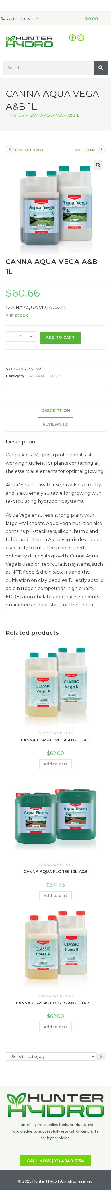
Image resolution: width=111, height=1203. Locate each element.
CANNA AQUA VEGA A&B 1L (54, 115)
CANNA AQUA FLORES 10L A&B (55, 871)
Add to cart (60, 337)
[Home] (7, 115)
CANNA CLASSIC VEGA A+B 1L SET (55, 740)
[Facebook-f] (72, 37)
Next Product (85, 149)
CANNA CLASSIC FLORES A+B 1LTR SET (56, 1002)
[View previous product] (10, 149)
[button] (97, 37)
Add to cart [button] (55, 764)
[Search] (101, 68)
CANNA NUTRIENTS (44, 376)
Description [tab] (55, 410)
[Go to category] (101, 1056)
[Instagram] (80, 37)
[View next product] (102, 149)
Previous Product (29, 149)
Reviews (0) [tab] (56, 424)
